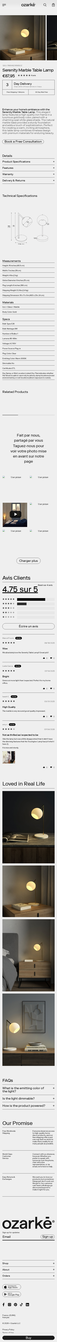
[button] (24, 75)
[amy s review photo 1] (8, 757)
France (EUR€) (8, 1315)
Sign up (47, 1236)
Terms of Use (8, 1333)
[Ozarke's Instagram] (9, 1304)
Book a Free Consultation (23, 141)
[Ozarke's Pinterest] (15, 1304)
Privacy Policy (8, 1330)
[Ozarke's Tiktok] (21, 1304)
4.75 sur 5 (20, 589)
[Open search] (44, 5)
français (5, 1317)
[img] (8, 644)
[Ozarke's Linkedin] (27, 1304)
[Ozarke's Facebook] (3, 1304)
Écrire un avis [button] (28, 626)
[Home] (28, 4)
